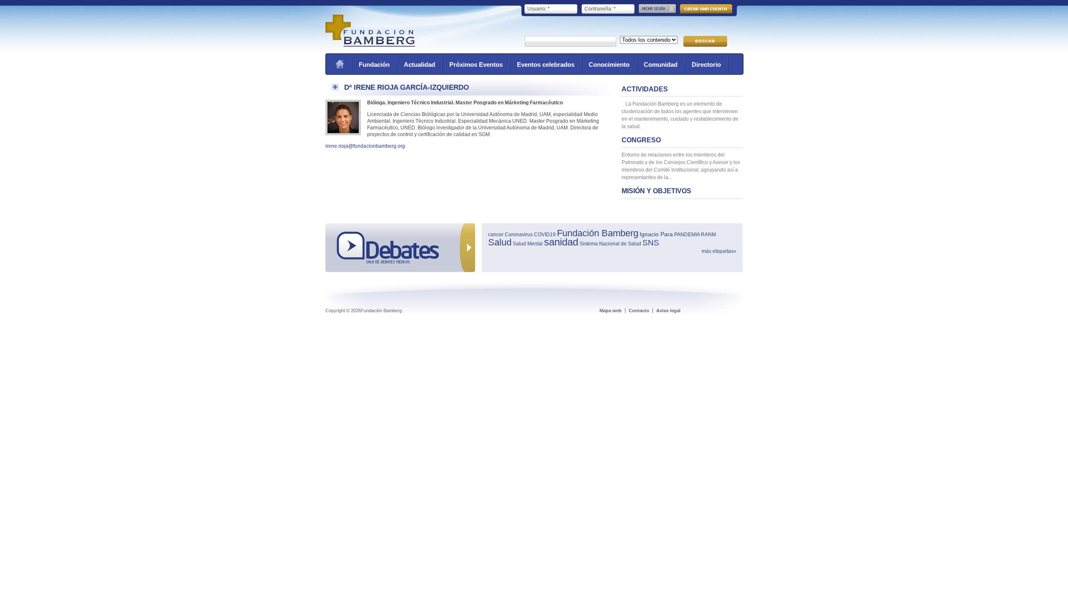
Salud (499, 242)
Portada (339, 64)
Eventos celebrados (545, 64)
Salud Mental (528, 244)
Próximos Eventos (476, 64)
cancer (496, 234)
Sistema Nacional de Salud (610, 244)
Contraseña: (600, 9)
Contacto (639, 310)
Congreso (641, 140)
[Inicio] (370, 45)
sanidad (561, 241)
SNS (650, 242)
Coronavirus (519, 234)
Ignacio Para (656, 234)
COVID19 (545, 234)
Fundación (374, 64)
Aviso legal (668, 310)
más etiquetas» (719, 251)
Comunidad (661, 64)
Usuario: (538, 9)
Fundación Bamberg (597, 233)
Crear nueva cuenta (706, 8)
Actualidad (419, 64)
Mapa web (610, 310)
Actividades (645, 89)
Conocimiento (609, 64)
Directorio (706, 64)
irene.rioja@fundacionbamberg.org (365, 146)
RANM (708, 234)
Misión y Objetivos (656, 190)
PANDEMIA (687, 234)
